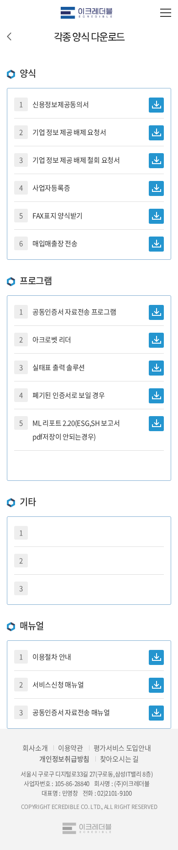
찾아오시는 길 (119, 759)
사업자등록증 (42, 188)
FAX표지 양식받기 (48, 216)
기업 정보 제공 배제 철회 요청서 (67, 160)
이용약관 (70, 748)
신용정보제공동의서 (51, 104)
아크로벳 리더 (42, 340)
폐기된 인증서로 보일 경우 (59, 395)
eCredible (89, 12)
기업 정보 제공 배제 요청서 (60, 132)
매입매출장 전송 (46, 243)
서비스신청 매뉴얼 (49, 685)
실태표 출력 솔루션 (49, 367)
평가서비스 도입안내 (122, 748)
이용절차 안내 (42, 657)
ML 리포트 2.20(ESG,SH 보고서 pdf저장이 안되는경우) (67, 430)
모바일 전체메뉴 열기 (165, 12)
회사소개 (34, 748)
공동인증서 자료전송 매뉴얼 (62, 712)
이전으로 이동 (9, 36)
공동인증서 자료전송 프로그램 (65, 312)
